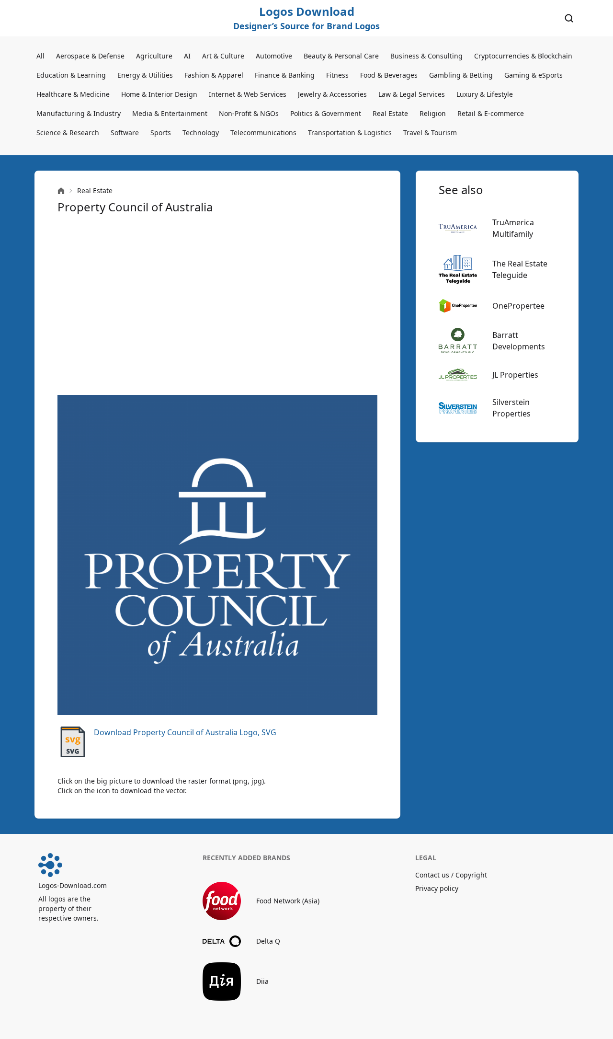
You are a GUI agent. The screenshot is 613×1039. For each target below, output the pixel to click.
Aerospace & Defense (90, 55)
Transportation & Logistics (350, 132)
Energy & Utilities (145, 75)
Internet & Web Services (247, 94)
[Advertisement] (217, 305)
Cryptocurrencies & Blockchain (523, 55)
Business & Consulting (426, 55)
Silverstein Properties (511, 408)
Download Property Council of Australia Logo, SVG (185, 732)
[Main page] (61, 191)
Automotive (274, 55)
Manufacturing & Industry (78, 113)
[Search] (569, 18)
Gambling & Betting (461, 75)
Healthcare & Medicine (73, 94)
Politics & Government (325, 113)
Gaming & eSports (533, 75)
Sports (160, 132)
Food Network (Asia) (287, 900)
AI (187, 55)
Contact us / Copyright (451, 874)
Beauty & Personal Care (341, 55)
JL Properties (515, 374)
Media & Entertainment (169, 113)
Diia (262, 981)
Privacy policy (436, 888)
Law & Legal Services (411, 94)
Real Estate (390, 113)
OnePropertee (518, 305)
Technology (200, 132)
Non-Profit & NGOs (249, 113)
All (40, 55)
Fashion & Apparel (213, 75)
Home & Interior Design (159, 94)
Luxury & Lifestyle (484, 94)
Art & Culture (223, 55)
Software (125, 132)
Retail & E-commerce (490, 113)
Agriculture (154, 55)
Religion (433, 113)
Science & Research (67, 132)
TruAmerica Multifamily (513, 228)
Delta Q (268, 941)
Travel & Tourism (430, 132)
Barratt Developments (518, 341)
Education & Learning (71, 75)
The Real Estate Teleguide (519, 269)
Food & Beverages (389, 75)
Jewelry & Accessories (332, 94)
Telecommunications (263, 132)
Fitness (337, 75)
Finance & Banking (285, 75)
